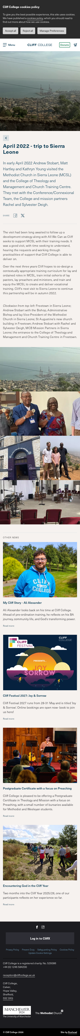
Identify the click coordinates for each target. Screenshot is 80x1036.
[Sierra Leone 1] (40, 369)
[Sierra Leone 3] (20, 458)
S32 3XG (8, 998)
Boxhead (72, 1032)
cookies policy (35, 18)
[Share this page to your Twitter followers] (23, 215)
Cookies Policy (67, 949)
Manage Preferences (52, 31)
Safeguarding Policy (47, 949)
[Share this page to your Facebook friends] (15, 215)
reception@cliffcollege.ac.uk (19, 975)
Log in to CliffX (40, 938)
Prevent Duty (28, 949)
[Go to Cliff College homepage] (40, 44)
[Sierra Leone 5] (40, 502)
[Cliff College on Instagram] (42, 927)
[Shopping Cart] (75, 45)
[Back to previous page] (6, 138)
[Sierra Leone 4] (60, 458)
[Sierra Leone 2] (40, 413)
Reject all (28, 31)
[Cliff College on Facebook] (37, 927)
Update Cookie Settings (40, 953)
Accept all (10, 31)
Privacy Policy (12, 949)
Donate (64, 45)
